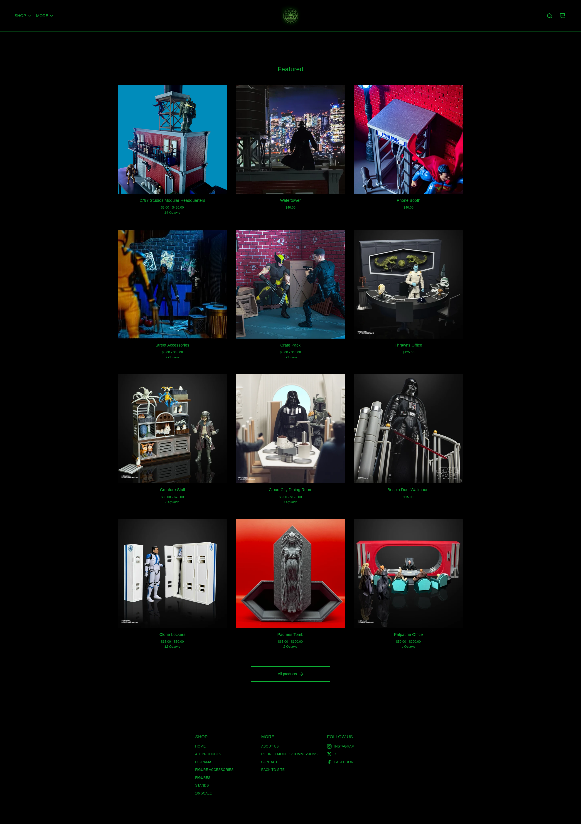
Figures (202, 778)
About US (270, 746)
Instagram (344, 746)
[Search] (550, 16)
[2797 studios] (290, 16)
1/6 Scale (203, 793)
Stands (202, 785)
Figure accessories (214, 770)
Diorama (203, 762)
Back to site (273, 770)
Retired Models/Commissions (289, 754)
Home (200, 746)
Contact (269, 762)
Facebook (343, 762)
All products (287, 674)
